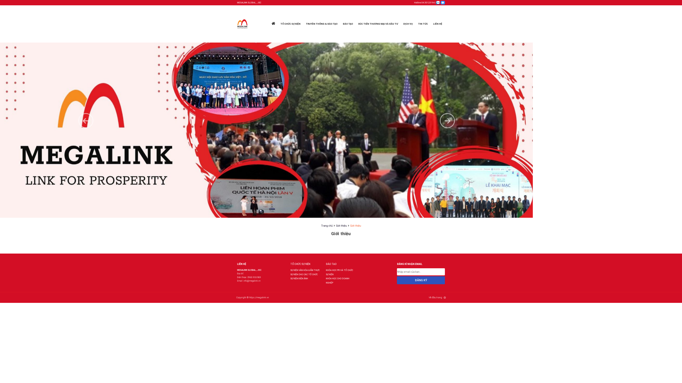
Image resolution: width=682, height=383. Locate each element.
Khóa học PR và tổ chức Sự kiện (339, 272)
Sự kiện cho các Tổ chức (304, 274)
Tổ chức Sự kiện (290, 24)
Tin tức (423, 24)
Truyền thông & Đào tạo (321, 24)
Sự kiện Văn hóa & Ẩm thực (305, 270)
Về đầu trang (435, 297)
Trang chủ (327, 225)
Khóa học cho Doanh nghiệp (337, 280)
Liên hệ (437, 24)
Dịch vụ (408, 24)
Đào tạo (348, 24)
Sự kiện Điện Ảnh (299, 278)
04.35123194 (427, 2)
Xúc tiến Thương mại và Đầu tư (378, 24)
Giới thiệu (341, 225)
